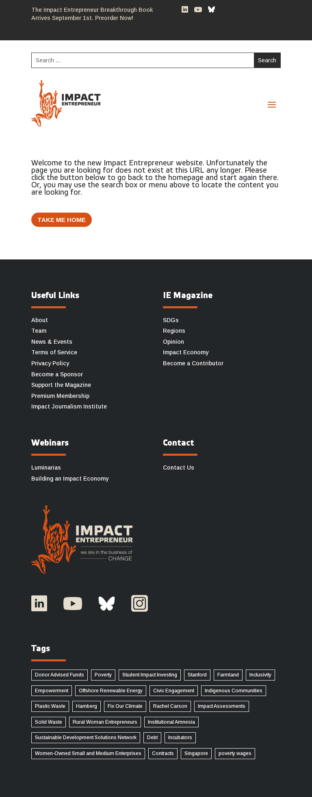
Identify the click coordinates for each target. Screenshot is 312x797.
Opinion (173, 341)
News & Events (51, 341)
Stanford (197, 675)
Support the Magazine (61, 385)
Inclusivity (260, 675)
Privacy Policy (50, 363)
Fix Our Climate (125, 706)
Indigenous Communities (233, 691)
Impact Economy (185, 352)
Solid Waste (48, 722)
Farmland (228, 675)
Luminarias (46, 467)
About (39, 320)
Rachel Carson (170, 706)
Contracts (163, 753)
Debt (152, 737)
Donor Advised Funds (59, 675)
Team (38, 330)
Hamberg (86, 706)
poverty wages (235, 753)
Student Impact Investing (149, 675)
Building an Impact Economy (69, 478)
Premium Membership (60, 396)
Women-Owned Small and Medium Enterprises (88, 753)
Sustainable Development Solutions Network (85, 737)
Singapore (196, 753)
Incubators (180, 737)
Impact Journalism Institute (69, 406)
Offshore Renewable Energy (111, 691)
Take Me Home (61, 219)
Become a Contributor (193, 363)
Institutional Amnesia (171, 722)
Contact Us (178, 467)
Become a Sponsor (57, 374)
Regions (174, 330)
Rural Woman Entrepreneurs (105, 722)
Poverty (103, 675)
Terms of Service (54, 352)
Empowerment (51, 691)
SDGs (171, 320)
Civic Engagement (173, 691)
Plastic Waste (50, 706)
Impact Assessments (221, 706)
